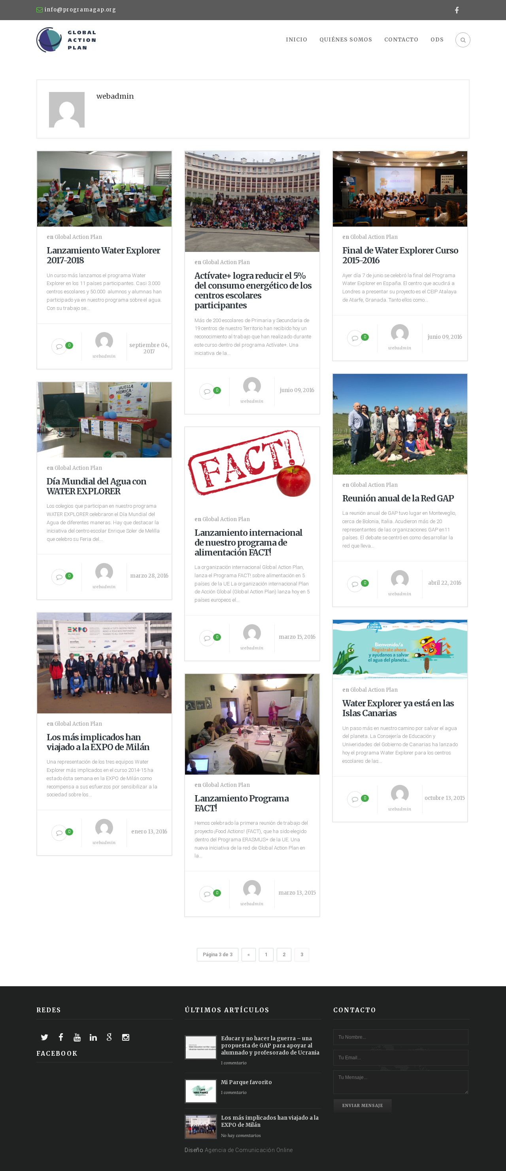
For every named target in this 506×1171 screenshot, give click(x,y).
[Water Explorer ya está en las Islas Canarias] (400, 648)
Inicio (297, 39)
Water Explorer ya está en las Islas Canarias (398, 708)
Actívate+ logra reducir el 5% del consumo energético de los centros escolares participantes (253, 291)
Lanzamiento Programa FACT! (241, 803)
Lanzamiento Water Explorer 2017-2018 (103, 255)
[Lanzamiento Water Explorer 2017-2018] (104, 187)
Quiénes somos (345, 39)
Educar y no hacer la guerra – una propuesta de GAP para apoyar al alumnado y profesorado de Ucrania (270, 1045)
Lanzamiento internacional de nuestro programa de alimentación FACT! (248, 543)
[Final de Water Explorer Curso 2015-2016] (400, 187)
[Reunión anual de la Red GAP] (400, 422)
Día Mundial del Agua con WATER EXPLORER (96, 486)
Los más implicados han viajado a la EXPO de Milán (98, 742)
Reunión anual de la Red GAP (398, 498)
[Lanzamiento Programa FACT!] (252, 722)
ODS (437, 39)
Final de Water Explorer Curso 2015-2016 (400, 255)
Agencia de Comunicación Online (249, 1150)
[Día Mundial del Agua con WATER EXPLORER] (104, 418)
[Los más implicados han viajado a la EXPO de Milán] (104, 661)
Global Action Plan (78, 237)
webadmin (104, 356)
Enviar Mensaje (362, 1105)
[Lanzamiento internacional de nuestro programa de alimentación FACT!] (252, 466)
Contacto (401, 39)
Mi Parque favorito (246, 1082)
